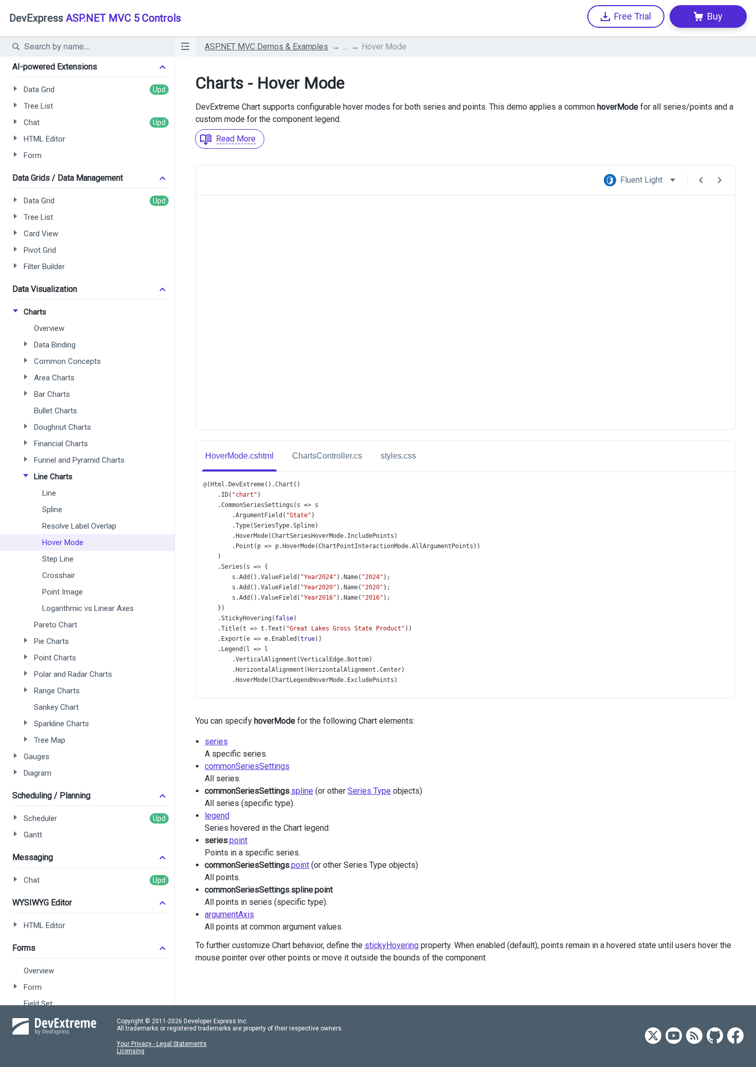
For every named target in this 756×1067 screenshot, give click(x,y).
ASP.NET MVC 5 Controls (95, 18)
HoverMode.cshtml (239, 455)
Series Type (369, 791)
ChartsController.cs (327, 455)
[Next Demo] (719, 180)
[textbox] (93, 46)
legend (217, 815)
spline (302, 791)
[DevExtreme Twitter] (653, 1036)
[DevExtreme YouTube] (673, 1036)
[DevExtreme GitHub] (715, 1036)
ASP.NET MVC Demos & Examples (266, 46)
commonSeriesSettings (247, 766)
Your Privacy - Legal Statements (162, 1043)
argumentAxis (229, 914)
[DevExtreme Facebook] (735, 1036)
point (238, 840)
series (216, 741)
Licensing (131, 1051)
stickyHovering (392, 945)
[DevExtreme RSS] (694, 1036)
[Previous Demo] (701, 180)
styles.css (398, 455)
